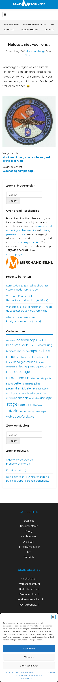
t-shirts (30, 404)
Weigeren (29, 657)
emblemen (25, 230)
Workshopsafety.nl (29, 583)
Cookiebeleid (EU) (16, 470)
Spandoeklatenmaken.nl (29, 599)
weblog (11, 416)
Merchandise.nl (29, 578)
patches (48, 378)
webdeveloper (40, 412)
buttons (44, 230)
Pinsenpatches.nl (29, 594)
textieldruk (38, 405)
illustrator (40, 362)
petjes (9, 383)
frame (9, 362)
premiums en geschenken (25, 242)
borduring (45, 345)
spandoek (21, 398)
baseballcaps (26, 340)
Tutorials (9, 30)
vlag (32, 412)
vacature (25, 411)
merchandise (17, 377)
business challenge (17, 351)
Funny (29, 531)
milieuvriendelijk (37, 378)
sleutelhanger (32, 393)
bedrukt (43, 340)
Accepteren (29, 648)
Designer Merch (29, 30)
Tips (52, 24)
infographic (11, 366)
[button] (53, 617)
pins (34, 230)
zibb (31, 416)
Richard (29, 55)
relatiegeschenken (16, 393)
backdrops (11, 340)
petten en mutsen (16, 234)
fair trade (33, 357)
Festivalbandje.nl (29, 604)
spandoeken (34, 398)
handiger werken (24, 362)
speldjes (46, 398)
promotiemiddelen (19, 388)
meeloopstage (18, 371)
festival (43, 357)
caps (33, 351)
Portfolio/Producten (34, 24)
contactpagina (14, 254)
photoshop (28, 383)
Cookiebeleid (8, 672)
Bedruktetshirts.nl (29, 589)
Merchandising (11, 24)
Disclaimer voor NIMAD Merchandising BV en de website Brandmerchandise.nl (28, 675)
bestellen (34, 345)
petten (18, 383)
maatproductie (41, 366)
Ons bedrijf (29, 541)
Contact (52, 672)
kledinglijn (24, 366)
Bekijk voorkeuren (29, 665)
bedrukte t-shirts (17, 345)
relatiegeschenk (41, 388)
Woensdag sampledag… (18, 171)
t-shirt (21, 404)
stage (12, 404)
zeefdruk (23, 416)
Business (49, 30)
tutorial (12, 410)
